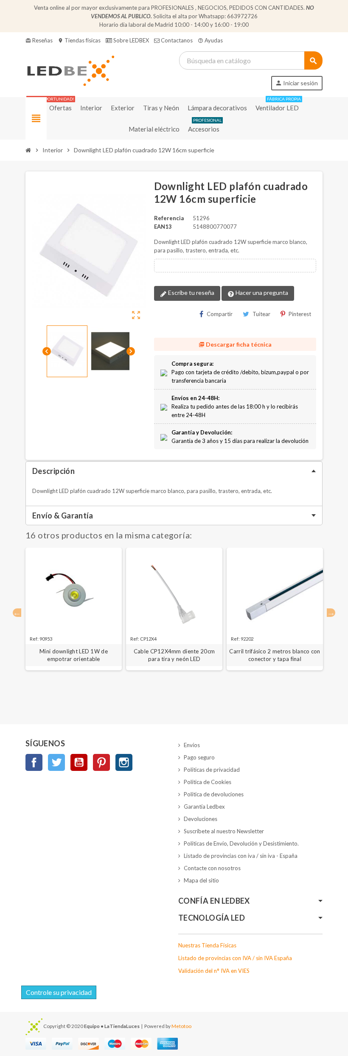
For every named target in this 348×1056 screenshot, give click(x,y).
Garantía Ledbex (204, 806)
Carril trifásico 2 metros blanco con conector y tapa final (274, 655)
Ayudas (210, 40)
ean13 (163, 226)
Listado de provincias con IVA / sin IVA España (235, 958)
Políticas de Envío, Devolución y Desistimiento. (241, 843)
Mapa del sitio (201, 880)
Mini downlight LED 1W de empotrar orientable (73, 655)
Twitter (56, 762)
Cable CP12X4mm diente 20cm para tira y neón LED (174, 655)
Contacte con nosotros (212, 868)
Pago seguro (199, 757)
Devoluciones (200, 818)
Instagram (123, 762)
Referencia (169, 218)
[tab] (174, 471)
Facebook (33, 762)
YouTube (78, 762)
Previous (17, 612)
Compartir (220, 314)
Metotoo (181, 1026)
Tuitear (261, 314)
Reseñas (39, 40)
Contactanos (176, 40)
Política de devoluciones (214, 794)
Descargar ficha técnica (235, 344)
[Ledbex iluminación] (69, 70)
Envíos (192, 745)
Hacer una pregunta (261, 292)
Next (331, 612)
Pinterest (300, 314)
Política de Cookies (207, 782)
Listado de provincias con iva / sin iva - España (240, 855)
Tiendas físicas (79, 40)
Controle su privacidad (59, 992)
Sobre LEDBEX (130, 40)
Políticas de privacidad (212, 769)
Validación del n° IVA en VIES (214, 970)
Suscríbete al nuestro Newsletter (224, 831)
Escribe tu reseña (190, 292)
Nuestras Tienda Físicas (207, 945)
